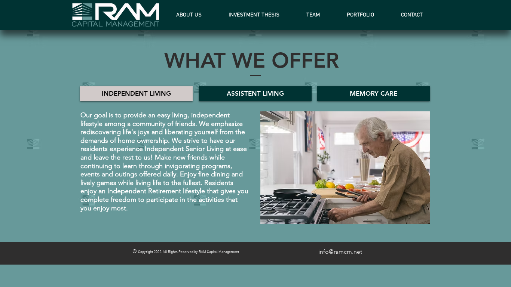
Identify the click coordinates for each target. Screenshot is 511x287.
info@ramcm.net (340, 251)
